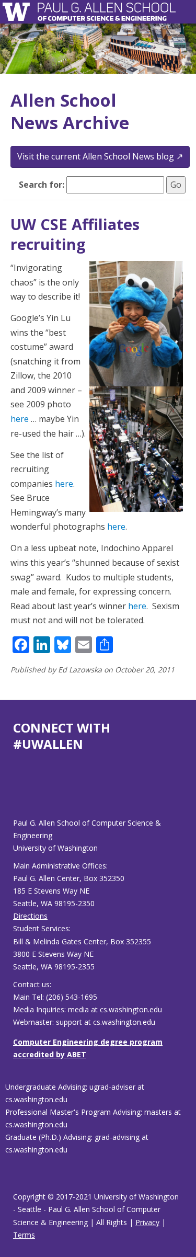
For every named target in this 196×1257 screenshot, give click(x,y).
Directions (30, 916)
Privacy (147, 1222)
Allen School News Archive (69, 111)
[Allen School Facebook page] (15, 793)
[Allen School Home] (19, 12)
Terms (24, 1235)
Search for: (41, 184)
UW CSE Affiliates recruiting (75, 234)
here (19, 419)
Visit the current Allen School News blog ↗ (100, 156)
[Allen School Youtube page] (21, 793)
